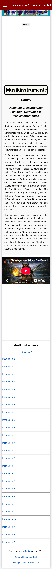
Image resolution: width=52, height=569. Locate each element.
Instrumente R (8, 481)
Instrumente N (8, 450)
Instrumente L (8, 435)
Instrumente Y (8, 534)
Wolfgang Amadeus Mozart (26, 563)
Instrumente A (25, 352)
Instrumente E (8, 382)
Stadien (28, 551)
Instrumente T (8, 496)
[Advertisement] (26, 52)
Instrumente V (8, 511)
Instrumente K (8, 428)
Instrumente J (8, 420)
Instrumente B (8, 359)
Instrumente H (8, 405)
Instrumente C (8, 366)
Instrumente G (8, 397)
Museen (37, 5)
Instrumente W (9, 519)
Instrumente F (8, 389)
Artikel (47, 5)
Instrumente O (8, 458)
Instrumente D (8, 374)
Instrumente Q (8, 473)
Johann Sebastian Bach (26, 557)
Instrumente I (8, 412)
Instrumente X (8, 527)
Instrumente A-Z (21, 5)
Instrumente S (8, 489)
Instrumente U (8, 504)
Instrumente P (8, 466)
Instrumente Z (8, 542)
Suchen (26, 25)
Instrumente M (9, 443)
